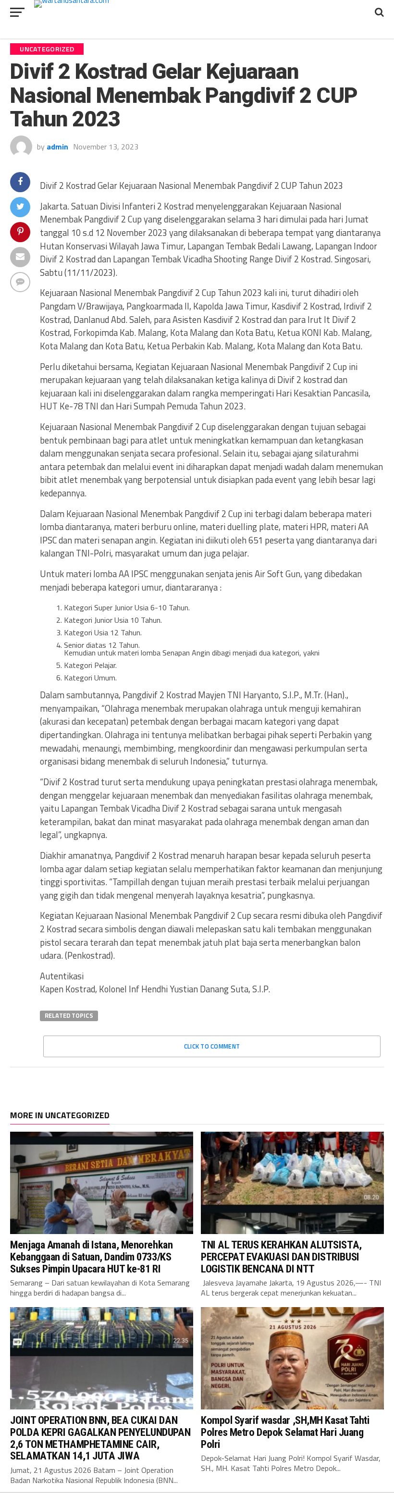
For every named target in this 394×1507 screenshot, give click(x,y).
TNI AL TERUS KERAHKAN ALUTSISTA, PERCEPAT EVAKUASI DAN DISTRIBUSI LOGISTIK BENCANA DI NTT (281, 1256)
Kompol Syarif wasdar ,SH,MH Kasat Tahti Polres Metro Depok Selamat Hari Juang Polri (285, 1432)
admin (57, 146)
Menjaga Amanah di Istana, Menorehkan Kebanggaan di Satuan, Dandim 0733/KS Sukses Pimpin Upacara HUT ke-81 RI (91, 1256)
